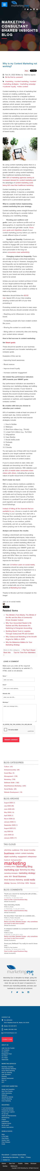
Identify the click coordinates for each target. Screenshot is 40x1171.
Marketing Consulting (7, 1067)
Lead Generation (6, 1074)
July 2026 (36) (9, 806)
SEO (3, 1082)
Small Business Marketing (9, 1068)
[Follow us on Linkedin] (31, 9)
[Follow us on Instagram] (34, 9)
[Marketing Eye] (20, 4)
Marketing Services (9, 1063)
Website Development (9, 901)
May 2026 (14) (9, 812)
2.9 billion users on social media (22, 565)
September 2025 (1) (11, 825)
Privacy (28, 1157)
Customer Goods (6, 1123)
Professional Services (8, 1110)
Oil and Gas (5, 1114)
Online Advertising (7, 1093)
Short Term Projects (7, 1091)
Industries (5, 1105)
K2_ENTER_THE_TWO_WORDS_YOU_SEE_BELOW (17, 724)
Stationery (4, 1095)
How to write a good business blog (15, 899)
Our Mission (5, 1052)
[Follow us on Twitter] (28, 9)
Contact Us (6, 1160)
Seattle (20, 1163)
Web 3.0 (4, 1080)
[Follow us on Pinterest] (37, 9)
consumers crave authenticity (18, 252)
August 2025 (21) (10, 828)
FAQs (22, 1157)
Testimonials (5, 1059)
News (3, 1134)
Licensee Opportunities (18, 1155)
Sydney (5, 1166)
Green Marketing (6, 1101)
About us (5, 1045)
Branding (4, 1076)
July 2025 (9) (8, 831)
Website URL (6, 693)
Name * (5, 676)
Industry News (5, 1140)
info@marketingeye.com (10, 1033)
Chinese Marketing (7, 1099)
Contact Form (7, 1039)
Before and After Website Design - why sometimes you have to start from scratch (21, 922)
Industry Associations (7, 1127)
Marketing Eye (15, 588)
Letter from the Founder (8, 1048)
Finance (4, 1119)
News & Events (7, 1131)
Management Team (7, 1054)
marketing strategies (11, 84)
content (33, 81)
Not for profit (5, 1125)
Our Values (5, 1057)
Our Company (5, 1050)
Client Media (5, 1138)
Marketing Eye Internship (10, 1157)
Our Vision (4, 1056)
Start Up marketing (7, 1072)
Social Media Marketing (8, 1070)
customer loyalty (10, 87)
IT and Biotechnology (7, 1108)
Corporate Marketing (9, 1086)
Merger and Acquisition (8, 1089)
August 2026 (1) (9, 803)
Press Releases (6, 1142)
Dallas (26, 1163)
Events (3, 1144)
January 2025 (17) (10, 838)
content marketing (22, 81)
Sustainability (5, 1121)
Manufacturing (5, 1117)
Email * (5, 685)
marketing (9, 81)
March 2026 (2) (9, 819)
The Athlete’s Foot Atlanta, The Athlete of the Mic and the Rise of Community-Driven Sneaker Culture (21, 617)
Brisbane (33, 1163)
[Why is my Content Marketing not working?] (20, 146)
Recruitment (5, 1155)
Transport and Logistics (8, 1112)
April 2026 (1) (8, 815)
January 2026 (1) (10, 822)
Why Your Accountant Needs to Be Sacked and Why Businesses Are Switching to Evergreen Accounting (19, 625)
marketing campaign (28, 84)
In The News (5, 1136)
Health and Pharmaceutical (9, 1115)
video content (23, 87)
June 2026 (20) (9, 809)
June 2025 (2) (9, 835)
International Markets (7, 1097)
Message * (6, 702)
